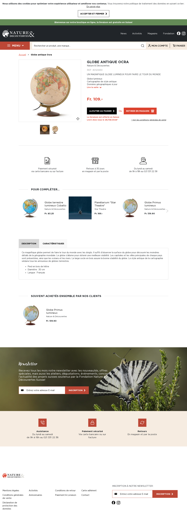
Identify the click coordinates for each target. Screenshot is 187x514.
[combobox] (89, 45)
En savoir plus (93, 6)
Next (167, 211)
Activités (137, 33)
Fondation (168, 33)
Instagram (183, 33)
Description (29, 243)
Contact (85, 495)
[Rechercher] (142, 45)
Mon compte (159, 45)
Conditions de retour (65, 490)
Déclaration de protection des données (9, 505)
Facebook (178, 33)
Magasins (152, 33)
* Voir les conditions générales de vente (148, 120)
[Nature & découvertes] (18, 33)
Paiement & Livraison (65, 495)
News (124, 33)
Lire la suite (92, 87)
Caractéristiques (53, 243)
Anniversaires (35, 495)
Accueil (22, 55)
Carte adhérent (89, 490)
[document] (93, 9)
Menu (16, 45)
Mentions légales (10, 490)
